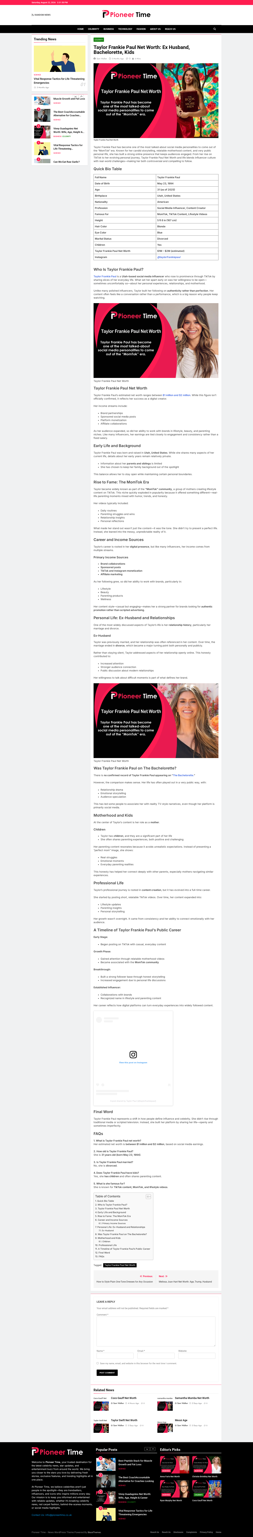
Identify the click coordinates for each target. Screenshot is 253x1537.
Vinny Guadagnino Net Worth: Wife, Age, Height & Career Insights (68, 122)
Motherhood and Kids (109, 1238)
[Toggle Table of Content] (147, 1196)
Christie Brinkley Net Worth (204, 1476)
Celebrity (93, 29)
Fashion (141, 29)
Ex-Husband (108, 1230)
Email (141, 1351)
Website (182, 1351)
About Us (155, 29)
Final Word (104, 1252)
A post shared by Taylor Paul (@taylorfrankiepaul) (133, 1101)
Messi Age (181, 1420)
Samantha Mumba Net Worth (192, 1398)
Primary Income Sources (114, 1223)
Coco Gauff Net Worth (123, 1398)
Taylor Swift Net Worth (124, 1420)
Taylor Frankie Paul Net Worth (114, 1208)
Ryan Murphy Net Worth (171, 1500)
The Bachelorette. (183, 775)
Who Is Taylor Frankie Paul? (112, 1204)
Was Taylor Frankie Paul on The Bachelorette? (122, 1234)
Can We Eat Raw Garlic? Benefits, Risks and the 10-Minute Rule (68, 155)
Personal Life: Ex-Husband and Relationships (121, 1227)
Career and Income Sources (113, 1220)
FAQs (101, 1256)
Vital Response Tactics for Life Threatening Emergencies (68, 138)
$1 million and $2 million (176, 395)
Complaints (191, 1532)
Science (37, 74)
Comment (102, 1314)
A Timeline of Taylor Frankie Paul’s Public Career (124, 1248)
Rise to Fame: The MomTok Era (114, 1216)
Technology (125, 29)
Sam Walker (102, 58)
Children (106, 1241)
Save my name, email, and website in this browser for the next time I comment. (138, 1363)
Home (80, 29)
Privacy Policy (206, 1532)
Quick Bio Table (105, 1201)
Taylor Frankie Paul (105, 276)
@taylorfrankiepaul (168, 257)
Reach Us (170, 29)
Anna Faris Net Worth (170, 1476)
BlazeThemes (94, 1532)
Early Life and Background (112, 1212)
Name (100, 1351)
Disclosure (178, 1532)
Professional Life (108, 1245)
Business (109, 29)
